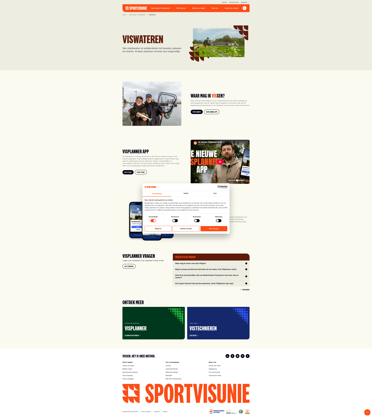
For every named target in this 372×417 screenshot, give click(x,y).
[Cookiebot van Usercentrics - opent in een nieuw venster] (219, 187)
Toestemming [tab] (156, 193)
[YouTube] (237, 356)
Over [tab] (215, 193)
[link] (197, 112)
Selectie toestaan (186, 228)
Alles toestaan (214, 228)
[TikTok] (232, 356)
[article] (153, 323)
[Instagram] (243, 356)
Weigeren (158, 228)
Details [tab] (186, 193)
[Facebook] (248, 356)
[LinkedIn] (227, 356)
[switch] (175, 220)
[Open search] (244, 8)
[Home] (136, 8)
